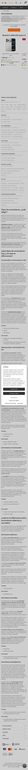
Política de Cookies (14, 400)
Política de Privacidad (10, 403)
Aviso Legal (20, 403)
